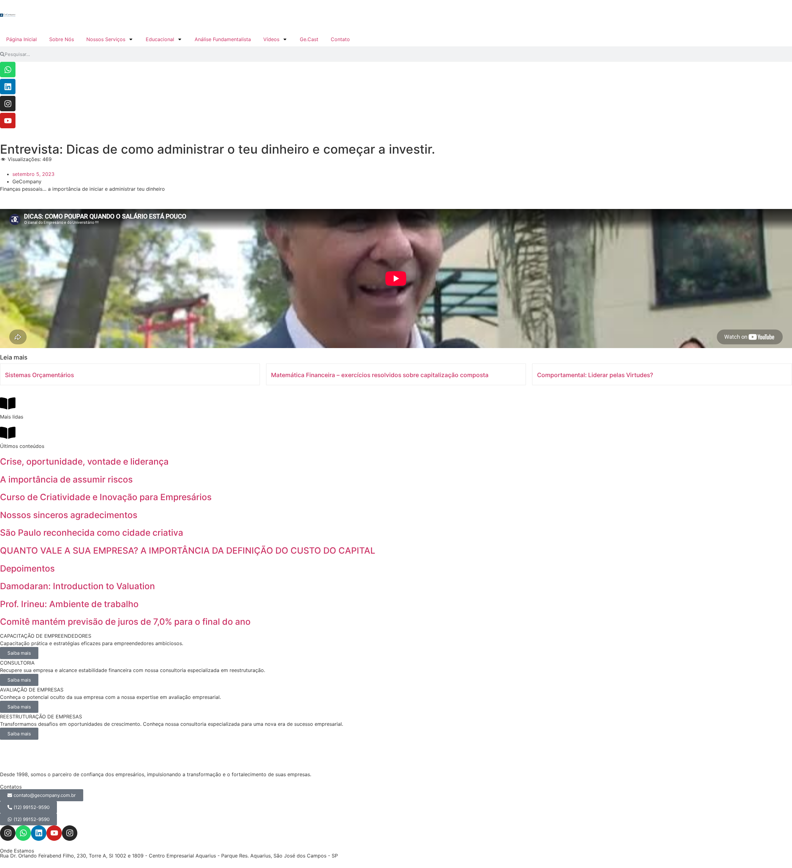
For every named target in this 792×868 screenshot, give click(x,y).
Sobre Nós (61, 39)
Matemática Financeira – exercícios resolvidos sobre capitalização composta (380, 375)
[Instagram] (7, 103)
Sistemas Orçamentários (39, 375)
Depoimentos (27, 568)
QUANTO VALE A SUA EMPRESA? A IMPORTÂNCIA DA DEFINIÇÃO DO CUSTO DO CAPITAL (187, 550)
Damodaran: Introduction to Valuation (77, 586)
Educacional (160, 39)
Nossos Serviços (105, 39)
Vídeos (271, 39)
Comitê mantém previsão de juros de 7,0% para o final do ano (125, 621)
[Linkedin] (7, 86)
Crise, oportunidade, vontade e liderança (84, 461)
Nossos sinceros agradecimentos (68, 515)
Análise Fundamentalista (223, 39)
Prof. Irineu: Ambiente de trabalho (69, 604)
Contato (340, 39)
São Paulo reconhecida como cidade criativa (91, 532)
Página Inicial (21, 39)
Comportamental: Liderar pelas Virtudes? (595, 375)
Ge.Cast (309, 39)
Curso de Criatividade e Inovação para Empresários (106, 497)
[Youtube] (7, 120)
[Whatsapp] (7, 69)
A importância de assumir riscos (66, 479)
